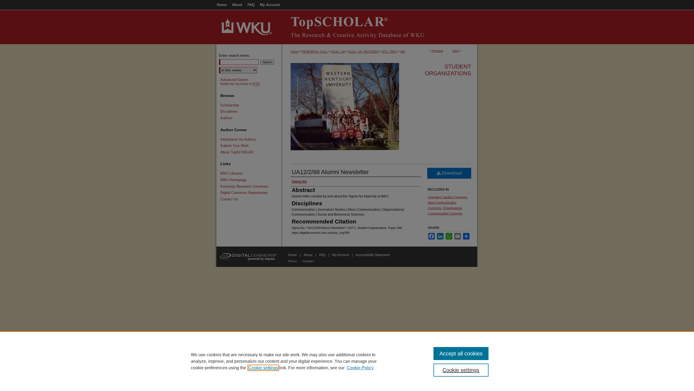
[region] (347, 361)
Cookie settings (263, 367)
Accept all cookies (461, 354)
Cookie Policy (360, 367)
